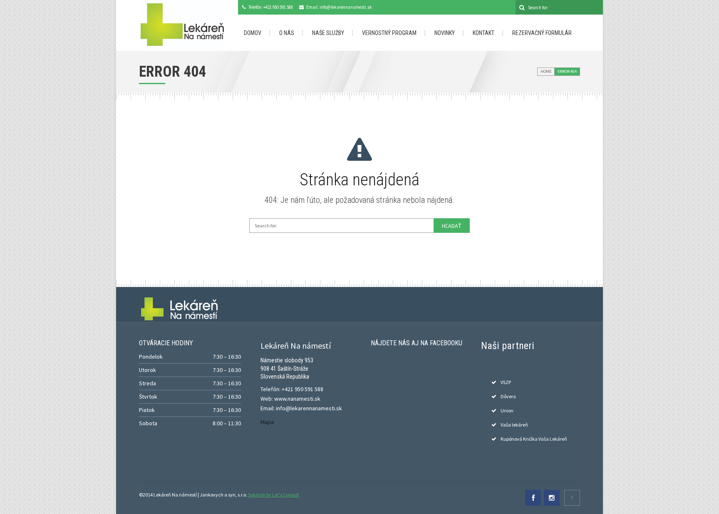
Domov (252, 33)
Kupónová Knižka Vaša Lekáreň (534, 439)
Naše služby (328, 33)
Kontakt (483, 33)
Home (545, 71)
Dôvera (508, 396)
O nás (286, 33)
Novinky (444, 33)
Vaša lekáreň (514, 425)
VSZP (506, 382)
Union (507, 410)
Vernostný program (389, 33)
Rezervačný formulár (542, 33)
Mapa (267, 422)
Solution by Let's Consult (273, 495)
